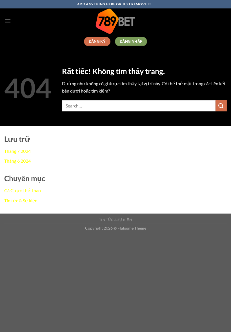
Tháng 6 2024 (17, 160)
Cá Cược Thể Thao (22, 190)
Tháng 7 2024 (17, 151)
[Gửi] (221, 105)
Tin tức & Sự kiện (20, 200)
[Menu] (7, 21)
